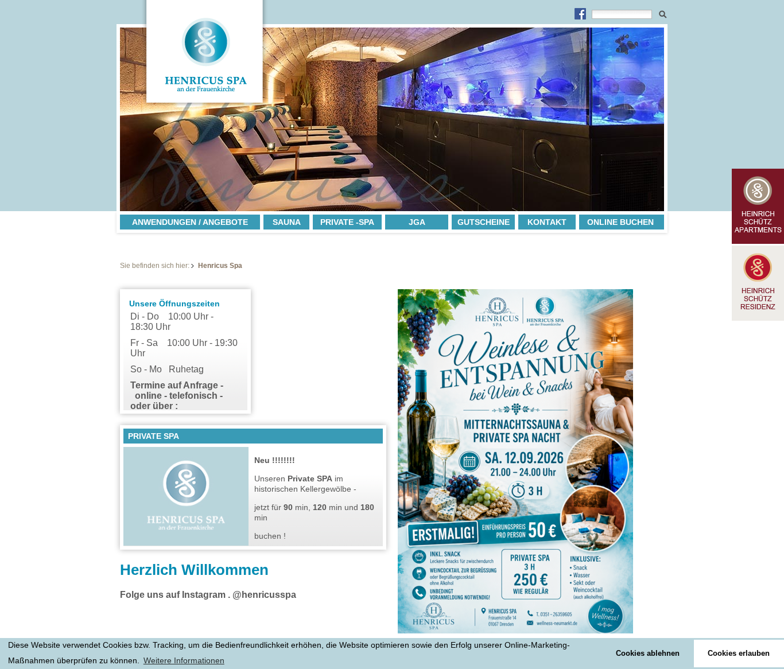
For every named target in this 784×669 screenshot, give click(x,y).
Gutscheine (483, 222)
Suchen (662, 13)
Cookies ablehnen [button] (648, 653)
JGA (417, 222)
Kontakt (546, 222)
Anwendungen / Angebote (190, 222)
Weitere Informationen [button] (183, 660)
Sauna (287, 222)
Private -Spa (347, 222)
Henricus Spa (220, 266)
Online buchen (620, 222)
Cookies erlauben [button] (739, 653)
